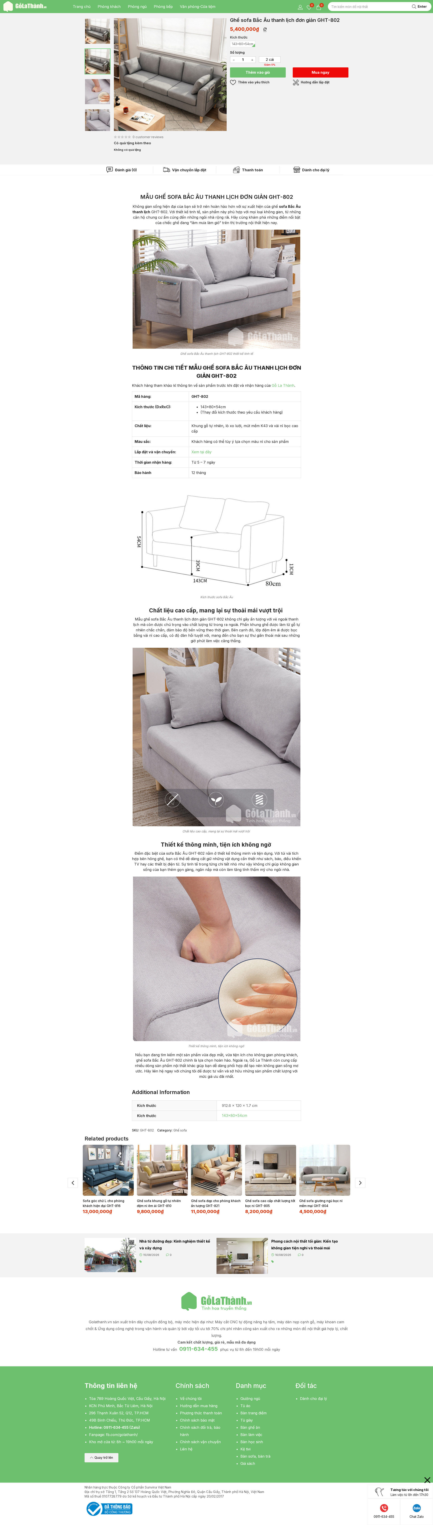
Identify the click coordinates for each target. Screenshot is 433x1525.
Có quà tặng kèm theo (132, 143)
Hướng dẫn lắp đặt (314, 82)
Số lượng (237, 52)
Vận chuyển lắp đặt (188, 170)
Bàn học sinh (251, 1442)
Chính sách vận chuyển (200, 1442)
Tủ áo (245, 1406)
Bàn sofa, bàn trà (255, 1456)
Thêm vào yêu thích (253, 82)
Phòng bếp (163, 6)
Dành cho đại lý (315, 170)
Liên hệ (186, 1449)
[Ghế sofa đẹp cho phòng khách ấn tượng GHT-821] (216, 1170)
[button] (101, 1457)
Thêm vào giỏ (258, 72)
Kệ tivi (245, 1449)
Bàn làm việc (251, 1434)
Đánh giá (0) (125, 170)
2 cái (270, 59)
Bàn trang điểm (253, 1413)
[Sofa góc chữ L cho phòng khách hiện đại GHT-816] (108, 1170)
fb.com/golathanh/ (122, 1434)
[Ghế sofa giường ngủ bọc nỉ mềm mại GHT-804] (324, 1170)
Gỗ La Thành (283, 385)
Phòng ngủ (137, 6)
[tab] (121, 170)
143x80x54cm (234, 1115)
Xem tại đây (201, 452)
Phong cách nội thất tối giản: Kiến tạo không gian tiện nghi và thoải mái (304, 1244)
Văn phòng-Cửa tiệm (197, 6)
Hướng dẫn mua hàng (198, 1406)
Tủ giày (246, 1420)
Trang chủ (81, 6)
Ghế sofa (180, 1130)
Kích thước (239, 37)
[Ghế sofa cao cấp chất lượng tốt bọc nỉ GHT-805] (270, 1170)
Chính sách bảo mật (197, 1420)
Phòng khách (109, 6)
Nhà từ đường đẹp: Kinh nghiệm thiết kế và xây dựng (174, 1244)
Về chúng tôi (191, 1398)
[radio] (242, 44)
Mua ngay (320, 72)
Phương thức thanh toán (201, 1413)
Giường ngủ (250, 1398)
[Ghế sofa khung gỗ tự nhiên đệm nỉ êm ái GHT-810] (162, 1170)
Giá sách (247, 1463)
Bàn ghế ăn (250, 1427)
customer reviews (148, 137)
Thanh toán (252, 170)
